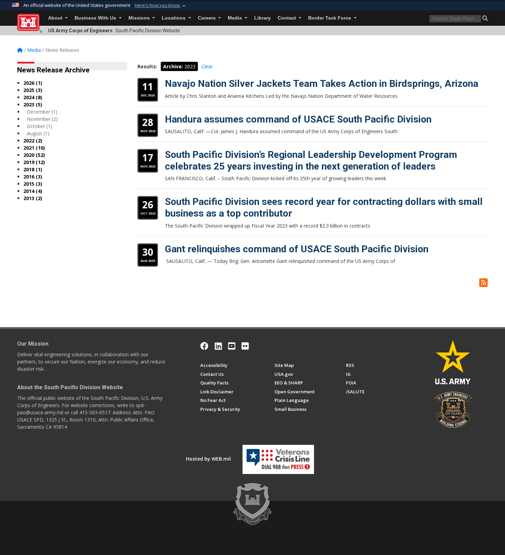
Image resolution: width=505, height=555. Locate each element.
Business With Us (96, 18)
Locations (174, 18)
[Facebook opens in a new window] (204, 346)
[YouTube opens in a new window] (231, 346)
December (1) (42, 111)
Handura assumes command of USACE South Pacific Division (298, 119)
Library (262, 18)
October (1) (39, 126)
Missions (139, 18)
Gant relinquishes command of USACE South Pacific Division (296, 249)
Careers (207, 18)
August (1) (38, 133)
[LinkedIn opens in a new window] (218, 346)
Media (235, 18)
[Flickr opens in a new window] (245, 346)
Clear (207, 66)
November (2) (42, 119)
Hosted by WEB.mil (208, 458)
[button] (161, 5)
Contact (288, 18)
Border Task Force (330, 18)
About (56, 18)
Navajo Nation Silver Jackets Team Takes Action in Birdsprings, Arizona (321, 83)
